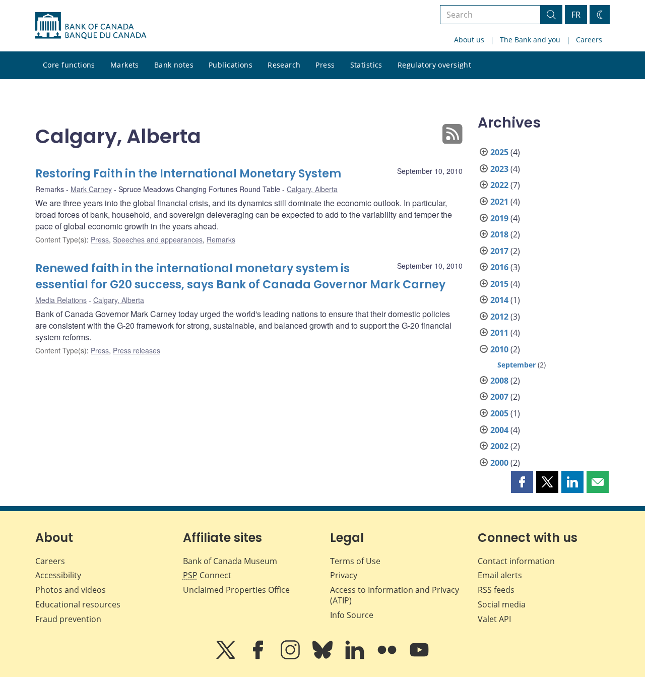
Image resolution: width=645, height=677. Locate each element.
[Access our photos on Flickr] (388, 656)
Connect (207, 575)
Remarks (221, 239)
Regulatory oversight (434, 65)
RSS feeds (496, 589)
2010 (499, 349)
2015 (499, 283)
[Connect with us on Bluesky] (323, 656)
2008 (499, 380)
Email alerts (500, 575)
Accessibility (58, 575)
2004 (499, 430)
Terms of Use (355, 561)
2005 (499, 413)
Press (325, 65)
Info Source (351, 615)
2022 (499, 185)
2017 (499, 251)
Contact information (516, 561)
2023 (499, 168)
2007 (499, 396)
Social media (502, 604)
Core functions (69, 65)
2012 (499, 316)
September (516, 365)
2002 (499, 446)
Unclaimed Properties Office (236, 589)
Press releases (136, 350)
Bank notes (174, 65)
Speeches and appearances (158, 239)
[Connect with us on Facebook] (259, 656)
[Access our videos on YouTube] (419, 656)
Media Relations (61, 300)
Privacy (343, 575)
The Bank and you (530, 39)
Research (284, 65)
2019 (499, 218)
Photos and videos (70, 589)
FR (575, 14)
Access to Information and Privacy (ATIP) (394, 595)
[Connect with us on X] (227, 656)
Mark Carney (91, 189)
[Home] (90, 25)
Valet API (494, 619)
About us (469, 39)
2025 (499, 152)
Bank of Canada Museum (230, 561)
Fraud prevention (68, 619)
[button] (522, 482)
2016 (499, 267)
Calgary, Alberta (312, 189)
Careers (589, 39)
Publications (230, 65)
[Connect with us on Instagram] (291, 656)
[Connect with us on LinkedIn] (356, 656)
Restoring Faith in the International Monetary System (188, 173)
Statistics (366, 65)
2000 (499, 462)
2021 (499, 201)
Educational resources (77, 604)
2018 (499, 234)
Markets (124, 65)
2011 (499, 332)
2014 (499, 299)
